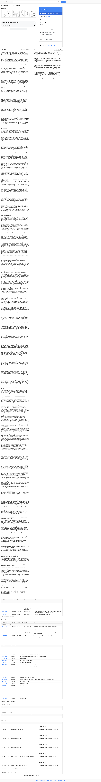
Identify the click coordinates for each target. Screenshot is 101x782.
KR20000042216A (5, 668)
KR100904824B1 (4, 664)
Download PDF (44, 13)
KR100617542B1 (4, 673)
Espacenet (47, 45)
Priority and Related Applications (49, 44)
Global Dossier (51, 45)
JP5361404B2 (4, 628)
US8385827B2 (4, 635)
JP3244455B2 (4, 677)
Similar (57, 13)
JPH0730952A (4, 694)
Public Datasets (49, 780)
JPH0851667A (4, 658)
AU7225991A (4, 666)
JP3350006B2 (4, 608)
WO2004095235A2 (5, 656)
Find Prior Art (51, 13)
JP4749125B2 (4, 662)
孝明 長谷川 (45, 18)
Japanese (48, 16)
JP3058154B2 (4, 687)
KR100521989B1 (4, 679)
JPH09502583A (4, 652)
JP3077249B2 (4, 685)
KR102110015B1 (5, 637)
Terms (55, 780)
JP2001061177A (4, 675)
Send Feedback (42, 780)
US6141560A (4, 647)
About (37, 780)
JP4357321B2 (4, 614)
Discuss (55, 45)
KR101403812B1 (4, 626)
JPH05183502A (4, 698)
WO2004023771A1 (5, 689)
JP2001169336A (5, 611)
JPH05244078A (4, 683)
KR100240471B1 (4, 681)
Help (64, 780)
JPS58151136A (4, 660)
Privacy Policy (59, 780)
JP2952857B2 (4, 654)
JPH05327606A (4, 696)
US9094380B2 (4, 631)
